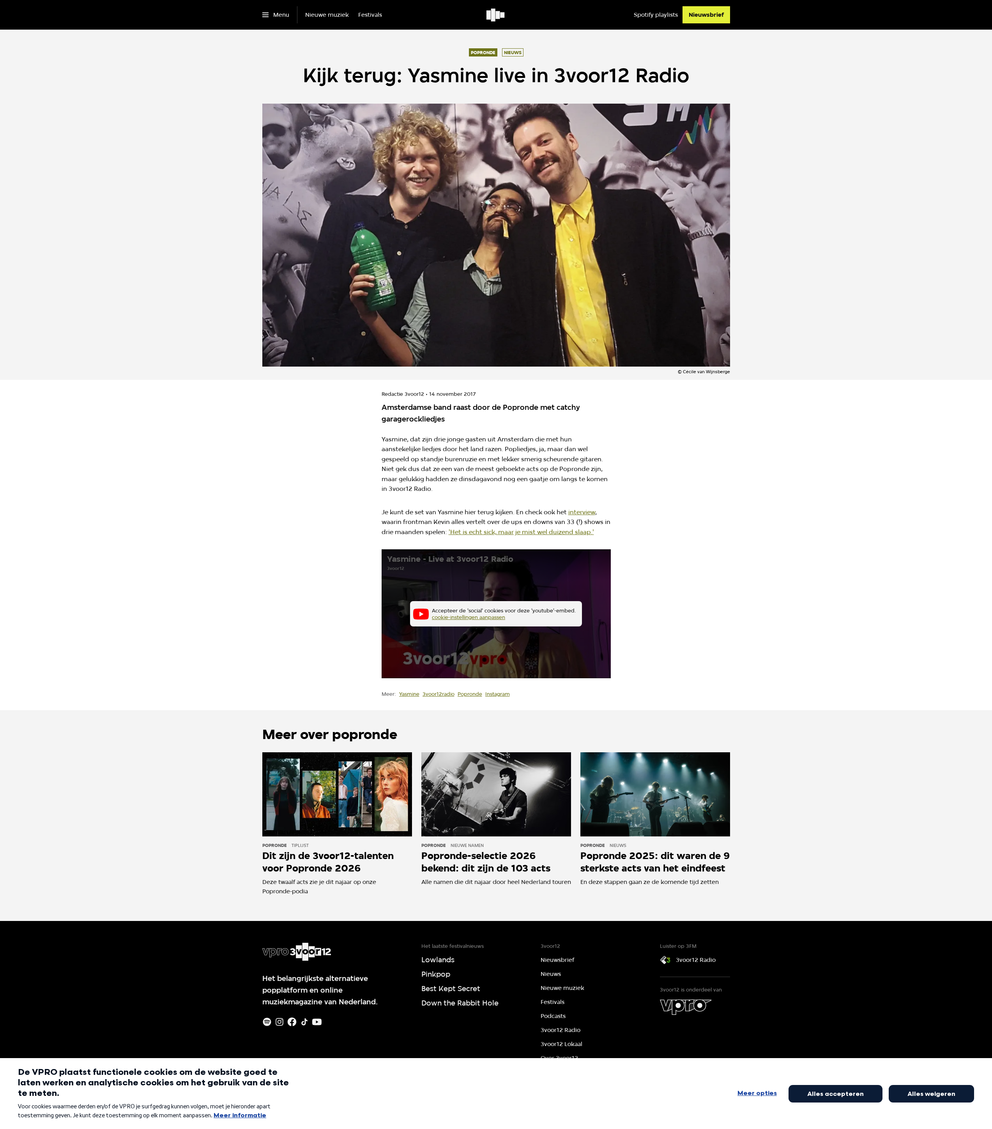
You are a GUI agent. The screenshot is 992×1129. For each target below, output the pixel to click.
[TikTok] (304, 1022)
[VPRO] (685, 1007)
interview (581, 512)
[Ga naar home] (496, 15)
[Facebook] (292, 1022)
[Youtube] (317, 1022)
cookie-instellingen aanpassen (468, 617)
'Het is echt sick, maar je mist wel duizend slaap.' (521, 532)
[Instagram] (279, 1022)
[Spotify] (267, 1022)
